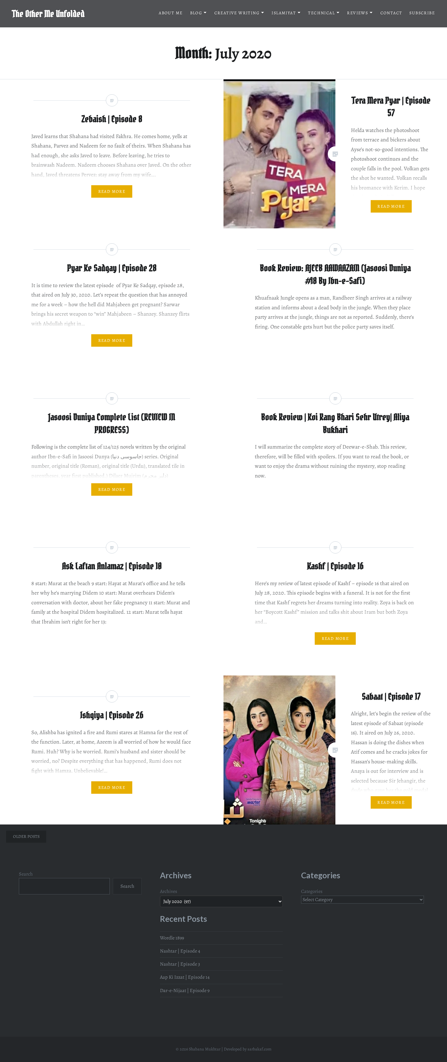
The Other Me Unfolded (48, 13)
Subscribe (422, 13)
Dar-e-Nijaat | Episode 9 (185, 990)
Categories (312, 891)
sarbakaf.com (260, 1049)
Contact (391, 13)
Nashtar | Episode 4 (180, 951)
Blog (196, 13)
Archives (168, 891)
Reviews (357, 13)
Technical (321, 13)
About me (170, 13)
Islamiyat (284, 13)
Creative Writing (236, 13)
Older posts (26, 836)
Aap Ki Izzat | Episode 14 (185, 977)
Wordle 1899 (172, 938)
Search (26, 874)
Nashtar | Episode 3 (180, 964)
